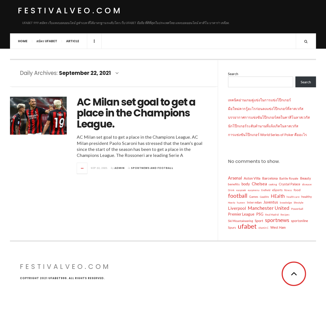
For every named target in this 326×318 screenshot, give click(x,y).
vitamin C (263, 227)
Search (233, 74)
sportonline (299, 221)
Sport (259, 220)
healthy (306, 196)
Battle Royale (288, 178)
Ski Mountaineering (240, 221)
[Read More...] (82, 168)
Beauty (305, 178)
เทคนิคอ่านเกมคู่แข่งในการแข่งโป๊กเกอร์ (259, 100)
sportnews (277, 220)
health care (293, 196)
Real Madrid (272, 214)
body (246, 184)
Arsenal (235, 178)
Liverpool (237, 208)
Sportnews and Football (152, 167)
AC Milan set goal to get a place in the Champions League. (136, 113)
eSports (277, 190)
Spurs (232, 227)
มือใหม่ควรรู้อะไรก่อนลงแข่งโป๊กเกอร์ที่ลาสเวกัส (265, 108)
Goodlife (264, 196)
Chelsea (259, 183)
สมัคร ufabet (46, 41)
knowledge (286, 202)
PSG (259, 214)
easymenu (253, 190)
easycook (241, 190)
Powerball (297, 208)
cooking (273, 184)
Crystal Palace (289, 184)
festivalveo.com (70, 10)
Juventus (270, 202)
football (237, 195)
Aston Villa (252, 178)
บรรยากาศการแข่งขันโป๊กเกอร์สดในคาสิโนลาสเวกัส (269, 117)
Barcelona (270, 178)
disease (307, 184)
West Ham (278, 227)
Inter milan (254, 202)
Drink (231, 190)
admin (119, 167)
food (297, 190)
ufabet (247, 226)
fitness (288, 190)
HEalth (278, 196)
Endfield (265, 190)
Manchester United (268, 208)
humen (241, 202)
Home (22, 41)
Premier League (241, 214)
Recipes (285, 214)
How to (231, 202)
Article (72, 41)
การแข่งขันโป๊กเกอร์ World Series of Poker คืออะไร (267, 134)
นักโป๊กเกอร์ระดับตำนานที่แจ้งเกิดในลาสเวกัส (263, 126)
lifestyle (298, 202)
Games (253, 196)
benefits (234, 184)
